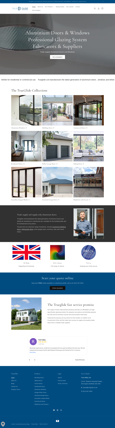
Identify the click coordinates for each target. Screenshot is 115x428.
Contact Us (14, 386)
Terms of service (43, 424)
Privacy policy (34, 424)
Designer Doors (15, 389)
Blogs (12, 383)
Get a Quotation (57, 57)
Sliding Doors (77, 164)
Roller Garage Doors (49, 164)
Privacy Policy (62, 380)
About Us (14, 380)
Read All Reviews (80, 360)
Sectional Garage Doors (49, 200)
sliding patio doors (27, 229)
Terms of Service (63, 383)
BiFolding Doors (39, 377)
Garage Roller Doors (40, 392)
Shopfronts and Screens (80, 200)
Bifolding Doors (47, 128)
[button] (49, 7)
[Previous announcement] (12, 1)
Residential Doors (17, 164)
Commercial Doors (79, 128)
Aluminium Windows (18, 128)
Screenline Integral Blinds (19, 200)
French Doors (38, 383)
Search (60, 377)
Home (13, 377)
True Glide (17, 424)
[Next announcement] (103, 1)
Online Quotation (57, 288)
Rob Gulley (42, 340)
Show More (33, 352)
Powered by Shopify (25, 424)
